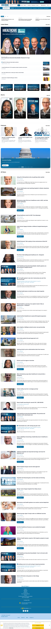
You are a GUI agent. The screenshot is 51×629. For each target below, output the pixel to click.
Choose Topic (5, 8)
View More (48, 16)
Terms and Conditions (25, 593)
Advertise (25, 590)
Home (19, 617)
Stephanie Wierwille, (21, 281)
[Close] (49, 625)
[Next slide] (48, 158)
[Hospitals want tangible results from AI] (25, 131)
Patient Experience (40, 8)
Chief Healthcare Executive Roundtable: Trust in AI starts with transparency (7, 20)
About (25, 589)
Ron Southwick (4, 68)
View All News (24, 586)
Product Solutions (46, 8)
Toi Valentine (20, 307)
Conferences (33, 5)
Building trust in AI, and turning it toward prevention (25, 20)
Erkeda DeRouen (21, 256)
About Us (23, 617)
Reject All (38, 625)
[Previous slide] (3, 158)
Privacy (25, 595)
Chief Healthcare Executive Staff (23, 404)
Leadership (30, 8)
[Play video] (46, 63)
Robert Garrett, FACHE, (29, 281)
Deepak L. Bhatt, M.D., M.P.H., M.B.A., (23, 282)
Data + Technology (17, 8)
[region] (25, 625)
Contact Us (25, 592)
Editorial (25, 591)
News (22, 5)
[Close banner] (49, 1)
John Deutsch (20, 377)
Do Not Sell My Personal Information (25, 596)
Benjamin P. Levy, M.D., (37, 281)
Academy (29, 5)
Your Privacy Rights (25, 597)
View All (48, 95)
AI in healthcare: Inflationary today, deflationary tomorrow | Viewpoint (41, 20)
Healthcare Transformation (24, 8)
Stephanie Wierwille (4, 63)
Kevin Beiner (32, 282)
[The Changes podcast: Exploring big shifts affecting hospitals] (42, 131)
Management (35, 8)
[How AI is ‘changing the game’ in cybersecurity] (9, 131)
